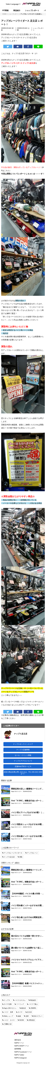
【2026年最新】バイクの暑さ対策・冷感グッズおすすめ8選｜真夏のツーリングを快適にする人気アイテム (27, 894)
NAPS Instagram (20, 1058)
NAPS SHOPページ (21, 1046)
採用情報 (17, 1049)
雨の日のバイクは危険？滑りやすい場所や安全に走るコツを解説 (27, 936)
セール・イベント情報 (23, 755)
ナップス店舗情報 (23, 750)
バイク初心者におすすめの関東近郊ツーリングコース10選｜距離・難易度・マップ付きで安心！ (27, 917)
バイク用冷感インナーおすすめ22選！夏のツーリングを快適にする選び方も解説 (27, 836)
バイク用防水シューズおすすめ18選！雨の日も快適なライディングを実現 (27, 824)
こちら (6, 170)
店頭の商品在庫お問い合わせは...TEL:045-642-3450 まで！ (23, 773)
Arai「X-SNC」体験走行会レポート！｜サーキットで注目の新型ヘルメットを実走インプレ (27, 801)
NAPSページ (19, 1043)
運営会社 (17, 1040)
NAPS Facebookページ (23, 1052)
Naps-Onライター (16, 791)
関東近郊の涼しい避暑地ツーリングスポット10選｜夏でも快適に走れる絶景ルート (27, 789)
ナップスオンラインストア (23, 744)
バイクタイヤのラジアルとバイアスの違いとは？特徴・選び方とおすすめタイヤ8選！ (27, 960)
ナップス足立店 (20, 734)
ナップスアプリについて (23, 761)
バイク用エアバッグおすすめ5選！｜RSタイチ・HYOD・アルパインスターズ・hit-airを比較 (27, 812)
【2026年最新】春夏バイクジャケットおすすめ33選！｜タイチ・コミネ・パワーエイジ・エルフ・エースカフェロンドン (27, 983)
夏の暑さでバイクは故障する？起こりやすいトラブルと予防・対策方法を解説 (27, 948)
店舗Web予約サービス (23, 766)
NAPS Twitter (19, 1055)
